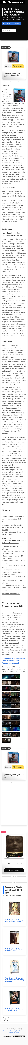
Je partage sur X (9, 30)
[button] (26, 2)
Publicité (21, 1031)
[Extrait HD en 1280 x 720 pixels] (6, 679)
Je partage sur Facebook (12, 23)
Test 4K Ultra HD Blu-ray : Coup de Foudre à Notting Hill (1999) (14, 979)
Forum (5, 1031)
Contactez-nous (14, 1032)
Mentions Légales (13, 1031)
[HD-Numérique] (12, 2)
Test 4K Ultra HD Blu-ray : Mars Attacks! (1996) (14, 921)
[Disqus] (14, 804)
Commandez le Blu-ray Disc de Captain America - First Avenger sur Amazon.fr (13, 661)
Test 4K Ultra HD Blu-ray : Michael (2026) (14, 950)
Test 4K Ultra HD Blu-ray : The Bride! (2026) (14, 1010)
